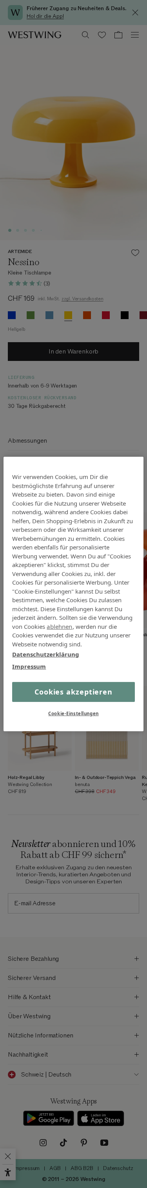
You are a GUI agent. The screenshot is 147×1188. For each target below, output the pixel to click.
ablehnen (59, 626)
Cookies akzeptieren (73, 691)
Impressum (29, 666)
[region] (73, 594)
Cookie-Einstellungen (73, 713)
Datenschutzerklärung (45, 654)
